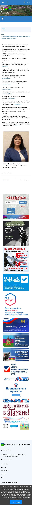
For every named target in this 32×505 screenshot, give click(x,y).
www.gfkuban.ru (18, 104)
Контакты (3, 474)
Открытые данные (5, 470)
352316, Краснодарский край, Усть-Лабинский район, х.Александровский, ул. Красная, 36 (14, 455)
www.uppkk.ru (5, 66)
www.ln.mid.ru (12, 98)
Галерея (2, 477)
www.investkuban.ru (6, 78)
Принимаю (16, 502)
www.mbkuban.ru (16, 125)
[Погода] (6, 179)
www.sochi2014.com (7, 93)
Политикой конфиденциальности (17, 498)
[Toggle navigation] (2, 19)
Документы (3, 467)
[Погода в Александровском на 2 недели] (24, 180)
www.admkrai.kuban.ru (6, 89)
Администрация (4, 463)
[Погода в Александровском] (16, 178)
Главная (2, 34)
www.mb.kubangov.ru (6, 84)
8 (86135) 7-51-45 (7, 450)
